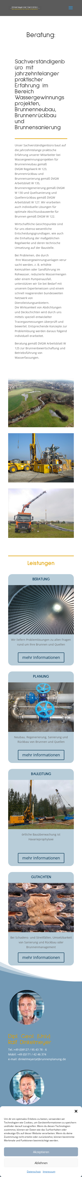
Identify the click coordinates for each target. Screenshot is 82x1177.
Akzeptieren (41, 1152)
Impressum (49, 1171)
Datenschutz (34, 1171)
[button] (76, 1111)
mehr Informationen (41, 657)
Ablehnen (41, 1163)
